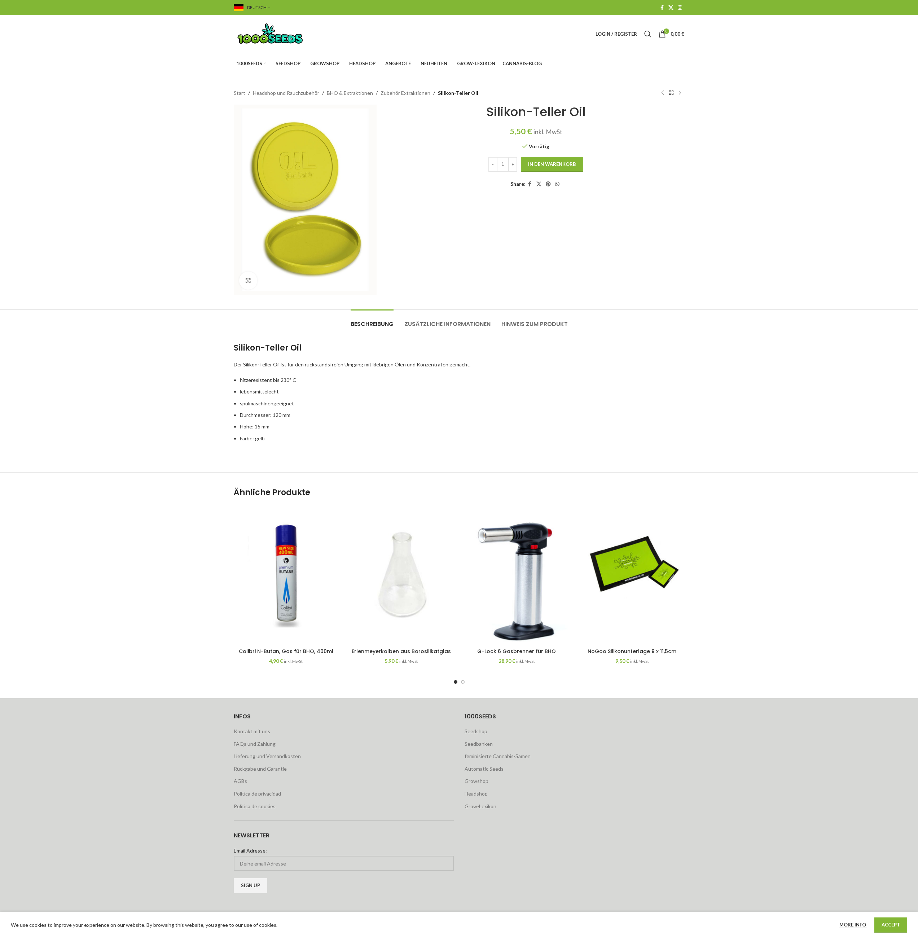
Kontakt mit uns (252, 731)
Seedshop (476, 731)
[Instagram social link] (680, 8)
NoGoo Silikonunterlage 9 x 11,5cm (632, 651)
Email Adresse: (250, 850)
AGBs (240, 781)
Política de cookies (255, 806)
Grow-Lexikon (480, 806)
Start (239, 93)
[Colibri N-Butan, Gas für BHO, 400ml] (286, 574)
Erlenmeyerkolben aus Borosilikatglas (401, 651)
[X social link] (671, 8)
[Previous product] (662, 93)
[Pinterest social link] (548, 184)
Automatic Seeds (484, 769)
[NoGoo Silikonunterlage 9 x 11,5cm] (632, 574)
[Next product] (680, 93)
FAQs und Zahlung (255, 744)
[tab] (372, 320)
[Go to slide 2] (463, 682)
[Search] (648, 34)
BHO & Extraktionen (350, 93)
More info (853, 925)
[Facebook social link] (662, 8)
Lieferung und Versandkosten (267, 756)
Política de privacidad (257, 794)
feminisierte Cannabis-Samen (498, 756)
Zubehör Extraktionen (405, 93)
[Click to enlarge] (248, 281)
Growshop (476, 781)
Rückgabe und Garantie (260, 769)
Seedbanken (479, 744)
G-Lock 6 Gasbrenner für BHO (516, 651)
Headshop (476, 794)
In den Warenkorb (552, 164)
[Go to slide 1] (455, 682)
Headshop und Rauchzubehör (286, 93)
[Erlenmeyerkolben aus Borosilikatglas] (401, 574)
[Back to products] (671, 93)
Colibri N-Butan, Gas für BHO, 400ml (286, 651)
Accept (891, 925)
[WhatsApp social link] (557, 184)
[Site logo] (279, 33)
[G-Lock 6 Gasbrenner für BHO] (517, 574)
